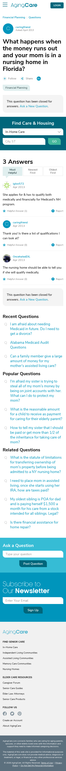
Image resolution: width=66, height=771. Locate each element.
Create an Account (12, 720)
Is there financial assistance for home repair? (34, 525)
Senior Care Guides (13, 688)
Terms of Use (47, 762)
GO (54, 141)
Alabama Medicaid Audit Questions (29, 345)
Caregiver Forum (11, 682)
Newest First (33, 171)
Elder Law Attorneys (13, 693)
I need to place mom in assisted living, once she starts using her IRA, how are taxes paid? (35, 485)
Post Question (33, 564)
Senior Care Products (14, 699)
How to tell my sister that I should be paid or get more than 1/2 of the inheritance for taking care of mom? (36, 434)
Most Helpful (12, 171)
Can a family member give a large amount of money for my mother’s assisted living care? (36, 361)
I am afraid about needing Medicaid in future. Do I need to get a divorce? (34, 329)
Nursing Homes (11, 669)
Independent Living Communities (20, 652)
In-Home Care (10, 647)
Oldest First (53, 171)
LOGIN (57, 5)
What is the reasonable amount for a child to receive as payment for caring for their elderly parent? (36, 414)
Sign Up (33, 610)
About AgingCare (12, 725)
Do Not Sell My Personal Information (37, 765)
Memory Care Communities (17, 663)
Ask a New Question (34, 106)
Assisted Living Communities (18, 658)
